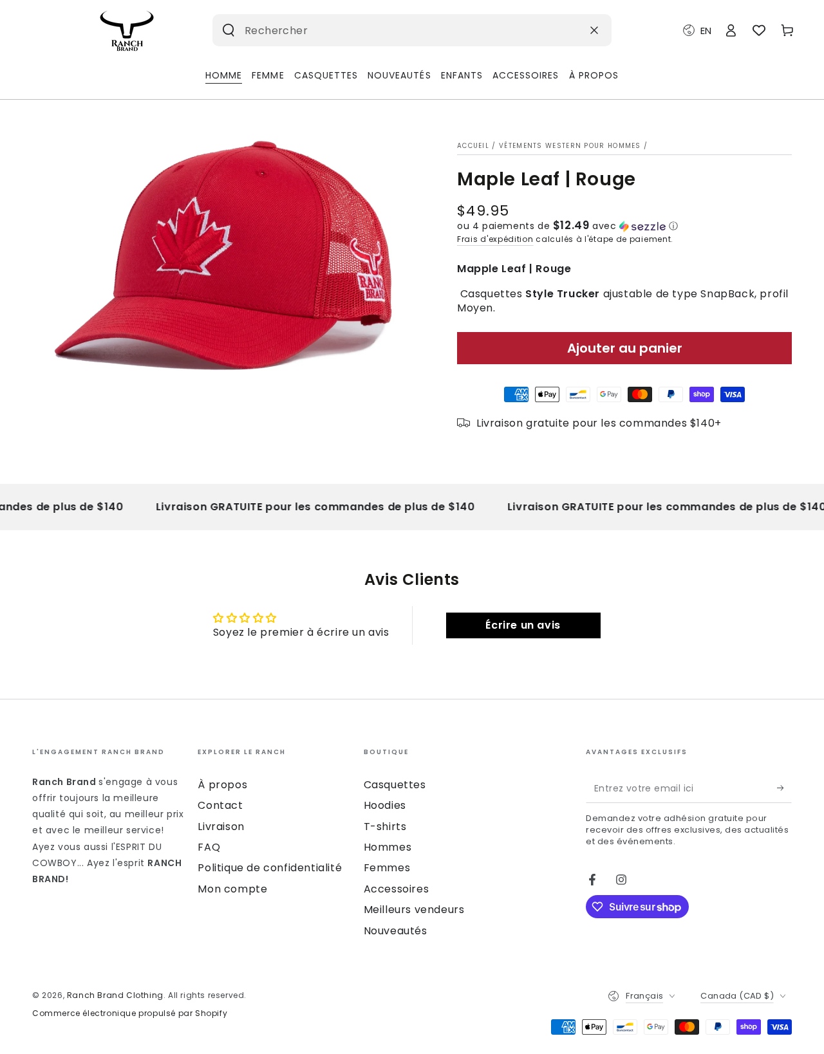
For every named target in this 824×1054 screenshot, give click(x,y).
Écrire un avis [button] (522, 625)
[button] (624, 226)
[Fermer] (594, 30)
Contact (220, 805)
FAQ (209, 847)
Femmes (387, 867)
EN (705, 30)
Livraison (221, 826)
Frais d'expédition (495, 239)
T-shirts (385, 826)
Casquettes (395, 784)
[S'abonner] (784, 788)
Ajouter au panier (624, 348)
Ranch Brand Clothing (115, 995)
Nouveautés (395, 930)
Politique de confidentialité (270, 867)
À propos (222, 784)
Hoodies (385, 805)
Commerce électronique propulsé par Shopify (129, 1013)
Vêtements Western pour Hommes (570, 146)
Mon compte (232, 889)
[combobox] (392, 30)
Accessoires (396, 889)
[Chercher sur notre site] (228, 30)
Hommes (388, 847)
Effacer (563, 30)
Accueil (473, 146)
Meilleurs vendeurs (414, 909)
